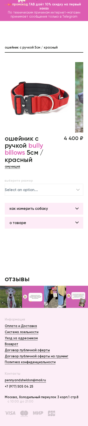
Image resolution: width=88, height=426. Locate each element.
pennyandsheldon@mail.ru (25, 380)
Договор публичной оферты (27, 350)
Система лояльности (21, 332)
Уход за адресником (21, 338)
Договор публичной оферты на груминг (36, 356)
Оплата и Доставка (21, 326)
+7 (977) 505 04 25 (19, 386)
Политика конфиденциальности (30, 362)
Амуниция (12, 166)
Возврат (11, 344)
